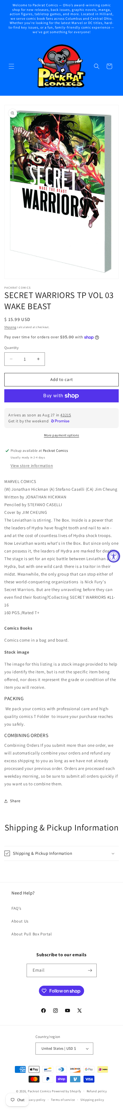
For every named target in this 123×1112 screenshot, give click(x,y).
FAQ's (16, 908)
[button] (11, 66)
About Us (20, 921)
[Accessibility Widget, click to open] (113, 556)
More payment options (61, 435)
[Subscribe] (90, 970)
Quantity (11, 347)
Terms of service (63, 1100)
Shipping (10, 327)
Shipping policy (92, 1100)
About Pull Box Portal (31, 934)
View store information (32, 465)
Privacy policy (34, 1100)
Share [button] (15, 800)
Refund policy (97, 1091)
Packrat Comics (39, 1091)
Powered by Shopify (66, 1091)
